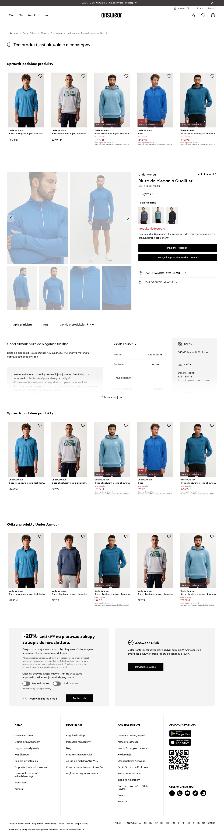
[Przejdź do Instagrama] (180, 793)
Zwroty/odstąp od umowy (132, 748)
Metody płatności (128, 741)
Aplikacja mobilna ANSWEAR (82, 760)
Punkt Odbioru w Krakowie (133, 767)
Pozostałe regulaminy (78, 741)
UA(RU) (211, 823)
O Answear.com (24, 735)
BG (145, 823)
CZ (156, 823)
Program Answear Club (79, 754)
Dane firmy (51, 823)
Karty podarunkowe (129, 773)
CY (150, 823)
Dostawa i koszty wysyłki (132, 735)
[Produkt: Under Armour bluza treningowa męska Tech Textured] (26, 100)
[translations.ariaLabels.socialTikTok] (195, 793)
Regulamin (37, 823)
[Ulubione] (203, 15)
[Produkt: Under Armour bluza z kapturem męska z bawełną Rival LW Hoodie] (198, 100)
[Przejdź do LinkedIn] (203, 793)
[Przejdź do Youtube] (187, 793)
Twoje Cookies (66, 823)
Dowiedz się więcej (145, 666)
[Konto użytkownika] (193, 15)
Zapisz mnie (79, 698)
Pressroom (20, 782)
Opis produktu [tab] (22, 324)
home (45, 15)
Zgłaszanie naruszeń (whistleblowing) (26, 775)
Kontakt (122, 801)
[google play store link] (180, 733)
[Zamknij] (212, 3)
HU (173, 823)
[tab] (78, 324)
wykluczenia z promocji (55, 667)
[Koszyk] (213, 15)
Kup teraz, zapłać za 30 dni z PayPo (134, 787)
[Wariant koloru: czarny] (172, 215)
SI (193, 823)
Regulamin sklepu (76, 735)
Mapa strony (81, 823)
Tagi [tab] (45, 324)
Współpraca (22, 754)
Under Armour (147, 174)
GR (161, 823)
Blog (68, 748)
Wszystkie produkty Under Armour (177, 257)
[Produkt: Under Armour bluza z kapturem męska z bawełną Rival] (69, 100)
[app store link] (180, 741)
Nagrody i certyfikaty (27, 748)
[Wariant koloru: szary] (144, 215)
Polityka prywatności (19, 823)
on (21, 15)
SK (198, 823)
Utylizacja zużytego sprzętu (82, 773)
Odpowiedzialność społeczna (31, 767)
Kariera (19, 788)
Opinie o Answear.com (27, 741)
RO (188, 823)
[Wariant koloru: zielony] (158, 215)
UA (203, 823)
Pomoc (121, 795)
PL (183, 823)
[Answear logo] (112, 15)
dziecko (32, 15)
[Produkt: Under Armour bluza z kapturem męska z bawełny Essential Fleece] (112, 100)
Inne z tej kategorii (177, 247)
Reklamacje (124, 754)
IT (178, 823)
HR (167, 823)
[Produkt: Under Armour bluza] (155, 100)
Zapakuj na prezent (129, 779)
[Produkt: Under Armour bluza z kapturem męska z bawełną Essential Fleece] (69, 560)
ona (12, 15)
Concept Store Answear (131, 760)
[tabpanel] (112, 365)
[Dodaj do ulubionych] (40, 76)
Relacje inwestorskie (26, 760)
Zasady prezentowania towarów (84, 767)
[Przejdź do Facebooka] (172, 793)
